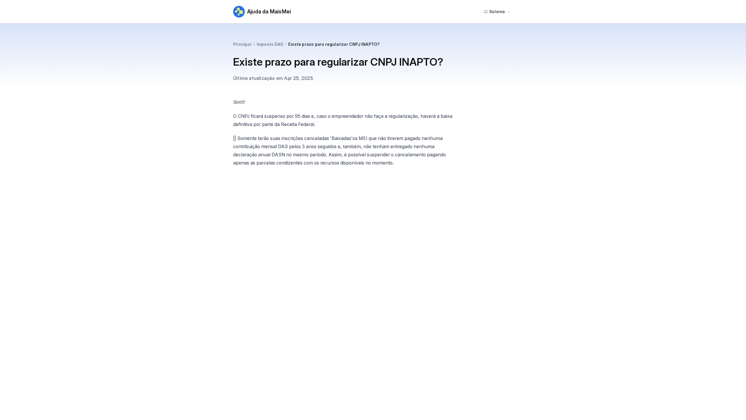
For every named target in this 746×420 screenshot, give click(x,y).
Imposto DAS (270, 44)
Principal (242, 44)
